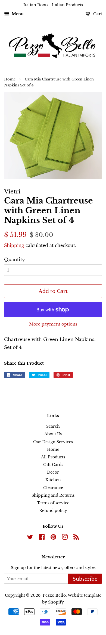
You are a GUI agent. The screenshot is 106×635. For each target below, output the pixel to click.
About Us (53, 433)
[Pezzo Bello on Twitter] (30, 538)
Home (9, 79)
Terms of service (53, 503)
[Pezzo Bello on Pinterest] (53, 538)
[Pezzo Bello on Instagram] (65, 538)
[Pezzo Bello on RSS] (76, 538)
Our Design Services (53, 441)
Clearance (53, 487)
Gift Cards (53, 464)
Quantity (14, 259)
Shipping (14, 245)
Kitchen (53, 479)
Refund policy (53, 510)
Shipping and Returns (53, 495)
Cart (97, 13)
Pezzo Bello (54, 595)
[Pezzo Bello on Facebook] (42, 538)
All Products (53, 457)
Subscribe (85, 579)
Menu (17, 13)
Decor (53, 472)
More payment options (53, 324)
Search (53, 426)
